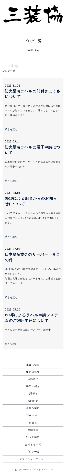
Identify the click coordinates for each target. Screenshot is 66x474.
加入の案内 (33, 437)
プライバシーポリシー (33, 459)
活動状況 (33, 379)
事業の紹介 (33, 386)
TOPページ (33, 415)
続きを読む (11, 129)
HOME (30, 50)
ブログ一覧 (33, 451)
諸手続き (33, 393)
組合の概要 (33, 372)
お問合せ (33, 401)
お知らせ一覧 (33, 444)
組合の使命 (33, 364)
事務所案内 (33, 408)
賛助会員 (33, 430)
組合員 (33, 422)
